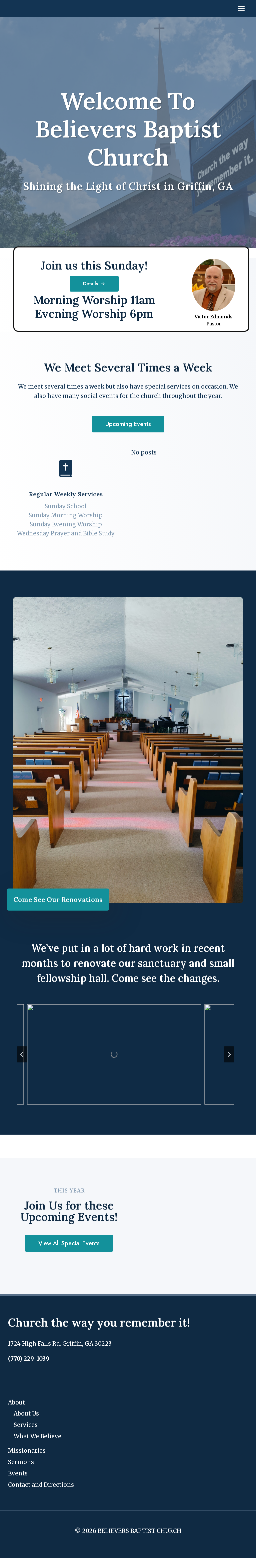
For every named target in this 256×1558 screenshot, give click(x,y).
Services (26, 1425)
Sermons (21, 1462)
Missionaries (27, 1450)
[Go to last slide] (22, 1054)
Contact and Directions (41, 1484)
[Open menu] (241, 8)
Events (18, 1473)
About (16, 1402)
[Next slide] (229, 1054)
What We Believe (37, 1436)
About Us (26, 1413)
